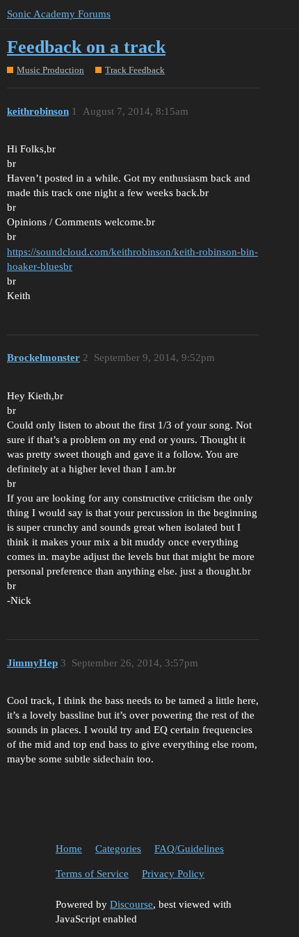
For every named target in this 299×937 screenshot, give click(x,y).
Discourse (131, 904)
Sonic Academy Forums (59, 13)
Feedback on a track (86, 47)
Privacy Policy (173, 873)
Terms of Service (92, 873)
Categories (118, 848)
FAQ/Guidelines (189, 848)
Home (69, 848)
